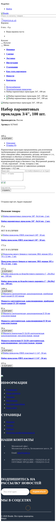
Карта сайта (11, 408)
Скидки (9, 425)
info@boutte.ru (23, 453)
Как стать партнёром (15, 404)
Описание (10, 143)
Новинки (10, 422)
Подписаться (39, 492)
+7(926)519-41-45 (8, 20)
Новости (10, 429)
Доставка (10, 397)
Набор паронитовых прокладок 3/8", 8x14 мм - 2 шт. (25, 221)
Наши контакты (13, 393)
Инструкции (11, 400)
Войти (9, 9)
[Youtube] (28, 507)
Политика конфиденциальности (20, 433)
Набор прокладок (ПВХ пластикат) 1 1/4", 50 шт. (24, 358)
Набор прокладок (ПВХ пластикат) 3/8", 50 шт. (23, 240)
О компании (11, 390)
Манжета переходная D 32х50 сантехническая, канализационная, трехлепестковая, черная (23, 342)
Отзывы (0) (11, 145)
